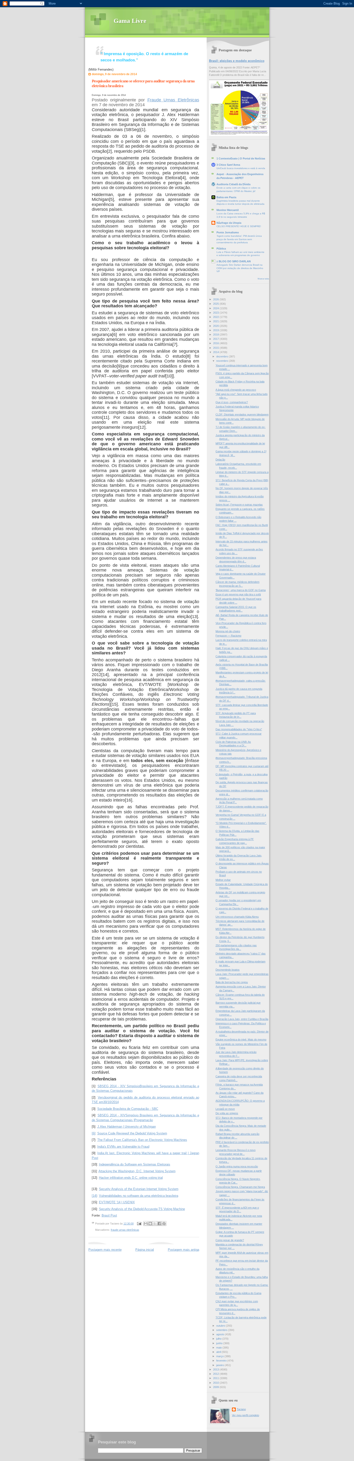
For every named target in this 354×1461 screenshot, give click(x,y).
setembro (222, 1330)
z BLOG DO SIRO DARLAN (233, 261)
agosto (220, 1334)
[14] (94, 1196)
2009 (216, 1387)
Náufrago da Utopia (228, 222)
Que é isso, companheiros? (232, 402)
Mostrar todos (263, 279)
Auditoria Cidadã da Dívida (233, 184)
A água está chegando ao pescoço (236, 389)
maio (219, 1347)
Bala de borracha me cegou (232, 982)
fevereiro (221, 1360)
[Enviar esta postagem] (139, 1223)
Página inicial (144, 1249)
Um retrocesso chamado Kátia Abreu (237, 916)
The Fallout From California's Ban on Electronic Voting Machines (142, 1140)
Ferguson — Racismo (228, 635)
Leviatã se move (225, 1108)
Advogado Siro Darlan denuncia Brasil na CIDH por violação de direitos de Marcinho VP (239, 268)
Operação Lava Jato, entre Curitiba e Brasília (242, 1019)
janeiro (220, 1365)
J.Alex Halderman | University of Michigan (126, 1126)
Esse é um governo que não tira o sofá (238, 594)
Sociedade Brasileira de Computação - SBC (127, 1109)
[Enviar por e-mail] (145, 1223)
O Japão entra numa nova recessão (237, 1166)
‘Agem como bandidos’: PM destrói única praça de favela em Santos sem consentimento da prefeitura (239, 239)
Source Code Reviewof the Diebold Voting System (132, 1133)
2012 (216, 1373)
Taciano (241, 1409)
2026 (216, 299)
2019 (216, 330)
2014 (216, 352)
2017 (216, 338)
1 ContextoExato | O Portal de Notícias (240, 158)
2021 (216, 321)
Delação (220, 459)
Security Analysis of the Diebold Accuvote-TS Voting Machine (142, 1209)
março (220, 1356)
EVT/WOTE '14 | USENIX (117, 1202)
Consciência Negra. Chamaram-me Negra (240, 1186)
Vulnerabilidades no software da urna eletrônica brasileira (138, 1196)
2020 (216, 325)
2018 (216, 334)
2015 (216, 347)
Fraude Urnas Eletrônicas (173, 100)
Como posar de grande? (230, 1240)
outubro (221, 1325)
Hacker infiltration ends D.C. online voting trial (131, 1177)
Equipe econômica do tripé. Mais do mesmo (241, 1039)
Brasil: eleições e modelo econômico (236, 61)
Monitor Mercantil (227, 210)
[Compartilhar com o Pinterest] (164, 1223)
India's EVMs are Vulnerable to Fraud (123, 1146)
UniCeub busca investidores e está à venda (240, 168)
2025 (216, 303)
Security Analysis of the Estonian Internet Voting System (138, 1189)
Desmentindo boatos (228, 969)
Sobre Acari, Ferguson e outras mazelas (239, 504)
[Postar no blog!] (150, 1223)
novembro (222, 360)
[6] (93, 1133)
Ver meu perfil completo (245, 1415)
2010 (216, 1382)
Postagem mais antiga (183, 1249)
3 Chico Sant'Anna (228, 164)
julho (219, 1338)
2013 (216, 1369)
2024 (216, 308)
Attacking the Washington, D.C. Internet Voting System (137, 1171)
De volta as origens (227, 1113)
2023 (216, 312)
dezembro (222, 356)
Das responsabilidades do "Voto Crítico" (239, 729)
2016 (216, 343)
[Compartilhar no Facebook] (159, 1223)
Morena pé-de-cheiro (228, 631)
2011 (216, 1378)
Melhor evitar (223, 879)
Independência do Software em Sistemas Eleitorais (134, 1164)
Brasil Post (109, 1215)
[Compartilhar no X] (154, 1223)
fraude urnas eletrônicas (125, 1229)
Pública (221, 248)
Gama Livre (130, 20)
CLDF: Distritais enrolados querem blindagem (242, 414)
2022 (216, 317)
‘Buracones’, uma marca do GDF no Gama (241, 590)
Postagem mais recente (105, 1249)
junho (219, 1343)
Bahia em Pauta (226, 197)
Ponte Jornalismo (227, 232)
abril (219, 1351)
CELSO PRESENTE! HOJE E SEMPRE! (238, 226)
